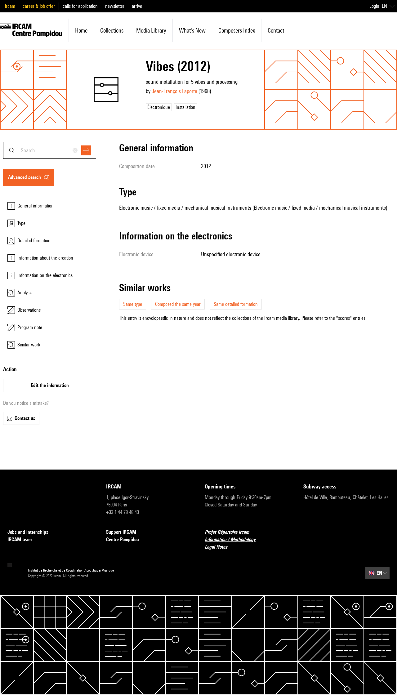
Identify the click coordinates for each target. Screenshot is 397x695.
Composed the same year (178, 304)
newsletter (114, 6)
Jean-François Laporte (174, 91)
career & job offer (39, 6)
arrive (137, 6)
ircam (10, 6)
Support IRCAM (121, 532)
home (81, 30)
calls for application (80, 6)
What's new (192, 30)
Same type (132, 304)
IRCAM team (19, 539)
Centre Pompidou (122, 539)
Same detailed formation (236, 304)
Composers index (236, 30)
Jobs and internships (27, 532)
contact (276, 30)
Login (374, 6)
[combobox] (49, 150)
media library (151, 30)
